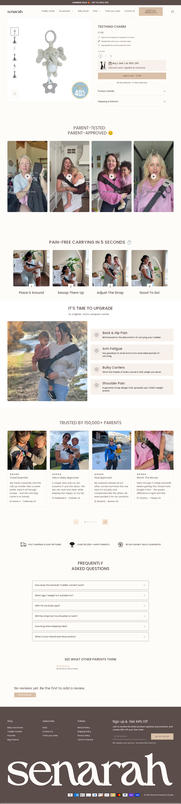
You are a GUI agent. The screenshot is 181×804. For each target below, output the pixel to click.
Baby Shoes (83, 11)
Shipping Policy (84, 731)
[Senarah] (90, 770)
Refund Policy (84, 727)
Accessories (65, 11)
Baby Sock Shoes (15, 727)
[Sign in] (167, 11)
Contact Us (129, 11)
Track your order (112, 11)
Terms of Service (85, 739)
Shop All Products (151, 11)
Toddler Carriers (14, 731)
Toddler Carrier (48, 11)
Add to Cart (132, 75)
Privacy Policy (84, 735)
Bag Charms (13, 739)
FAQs (95, 11)
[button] (172, 11)
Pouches (11, 735)
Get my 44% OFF (162, 736)
